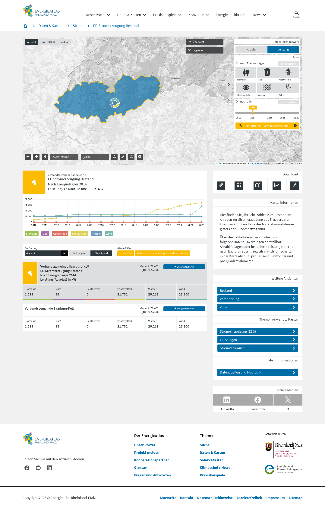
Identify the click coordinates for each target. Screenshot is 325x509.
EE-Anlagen (228, 339)
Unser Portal (144, 444)
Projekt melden (146, 452)
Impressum (275, 497)
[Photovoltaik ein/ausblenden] (246, 88)
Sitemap (295, 497)
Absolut (31, 42)
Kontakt (186, 497)
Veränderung (229, 298)
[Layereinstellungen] (140, 157)
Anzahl (251, 49)
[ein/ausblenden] (229, 84)
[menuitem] (95, 14)
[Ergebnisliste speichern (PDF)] (294, 185)
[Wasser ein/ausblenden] (267, 88)
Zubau (224, 307)
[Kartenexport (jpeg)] (131, 157)
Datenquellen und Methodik (240, 372)
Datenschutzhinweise (215, 497)
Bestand (226, 290)
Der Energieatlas (149, 435)
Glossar (140, 467)
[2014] (252, 113)
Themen (207, 435)
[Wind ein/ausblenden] (288, 88)
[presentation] (163, 101)
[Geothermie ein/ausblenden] (288, 72)
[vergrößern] (36, 157)
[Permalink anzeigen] (123, 157)
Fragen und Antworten (152, 475)
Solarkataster (211, 460)
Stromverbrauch (232, 348)
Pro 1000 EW (48, 42)
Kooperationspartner (151, 460)
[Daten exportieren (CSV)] (239, 185)
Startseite (168, 497)
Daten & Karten (212, 452)
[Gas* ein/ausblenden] (267, 72)
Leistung (283, 49)
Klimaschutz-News (215, 467)
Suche (205, 444)
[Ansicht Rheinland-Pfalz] (45, 157)
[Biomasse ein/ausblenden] (245, 72)
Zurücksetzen (288, 63)
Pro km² (64, 42)
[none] (98, 14)
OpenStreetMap (256, 163)
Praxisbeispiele (212, 475)
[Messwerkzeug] (114, 157)
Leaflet (218, 163)
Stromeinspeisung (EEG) (238, 331)
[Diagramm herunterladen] (277, 185)
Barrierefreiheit (249, 497)
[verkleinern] (28, 157)
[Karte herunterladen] (258, 185)
